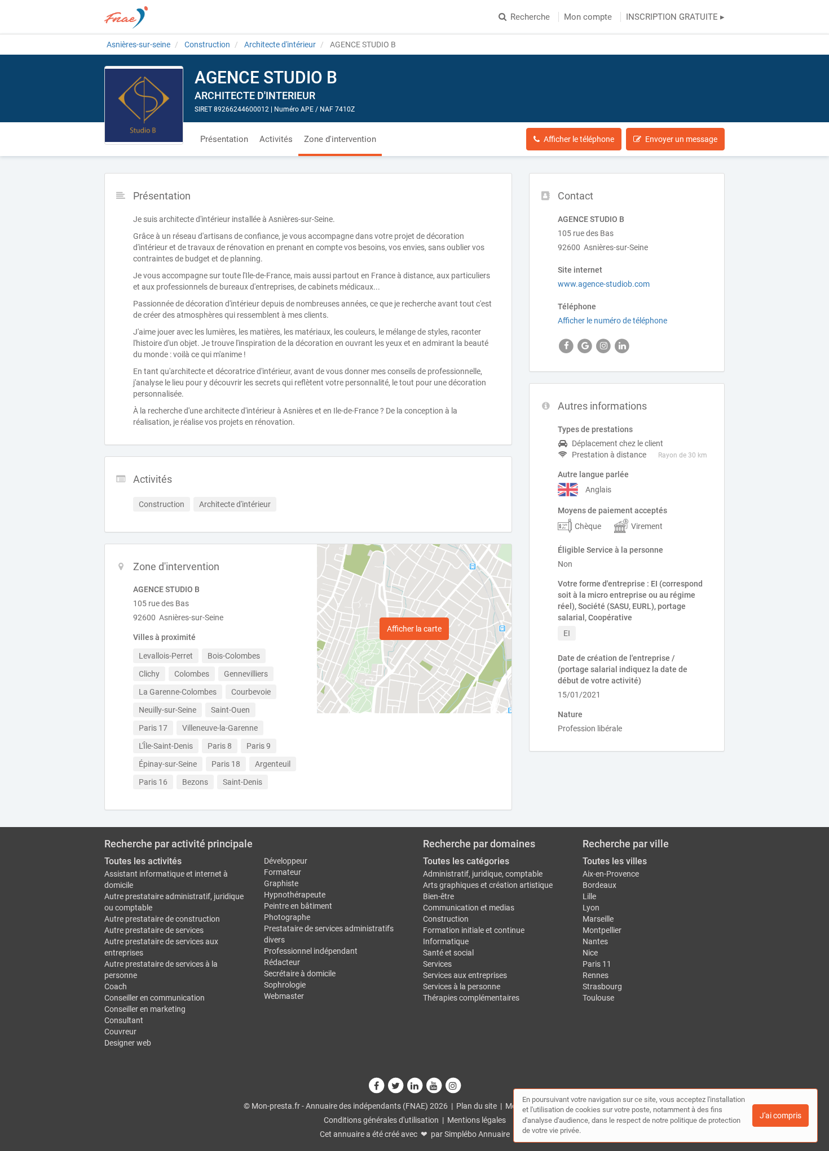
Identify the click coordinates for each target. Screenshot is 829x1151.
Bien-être (438, 896)
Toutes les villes (615, 861)
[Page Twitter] (395, 1085)
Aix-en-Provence (611, 873)
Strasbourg (602, 986)
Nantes (595, 941)
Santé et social (448, 952)
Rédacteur (282, 962)
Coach (115, 986)
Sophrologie (285, 984)
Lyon (591, 907)
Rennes (595, 975)
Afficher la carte (414, 628)
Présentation (224, 139)
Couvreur (120, 1031)
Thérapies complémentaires (471, 997)
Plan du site (476, 1105)
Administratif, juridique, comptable (483, 873)
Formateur (282, 872)
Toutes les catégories (466, 861)
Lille (589, 896)
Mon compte (588, 17)
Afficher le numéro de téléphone (612, 320)
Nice (590, 952)
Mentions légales (476, 1120)
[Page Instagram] (453, 1085)
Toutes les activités (143, 861)
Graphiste (281, 883)
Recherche (530, 17)
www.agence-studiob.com (604, 283)
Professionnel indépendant (311, 951)
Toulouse (598, 997)
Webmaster (284, 996)
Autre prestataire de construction (162, 918)
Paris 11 (597, 963)
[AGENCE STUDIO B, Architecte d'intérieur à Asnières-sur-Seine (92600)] (144, 105)
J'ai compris (780, 1115)
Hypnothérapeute (294, 894)
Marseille (598, 918)
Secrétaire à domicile (300, 973)
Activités (276, 139)
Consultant (123, 1020)
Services (437, 963)
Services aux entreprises (465, 975)
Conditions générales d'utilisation (381, 1120)
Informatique (446, 941)
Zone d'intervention (340, 139)
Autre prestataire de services (154, 930)
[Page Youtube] (434, 1085)
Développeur (285, 860)
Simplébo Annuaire (477, 1134)
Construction (446, 918)
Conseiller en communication (154, 997)
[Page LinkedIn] (415, 1085)
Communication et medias (468, 907)
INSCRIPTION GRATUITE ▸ (675, 17)
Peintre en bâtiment (298, 905)
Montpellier (602, 930)
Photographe (287, 917)
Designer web (127, 1042)
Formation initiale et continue (473, 930)
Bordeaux (599, 885)
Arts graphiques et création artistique (488, 885)
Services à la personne (461, 986)
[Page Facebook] (376, 1085)
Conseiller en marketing (145, 1009)
